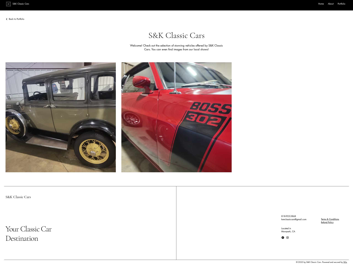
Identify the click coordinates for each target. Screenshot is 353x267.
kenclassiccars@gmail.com (293, 219)
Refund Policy (327, 222)
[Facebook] (282, 237)
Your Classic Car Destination (29, 233)
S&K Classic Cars (18, 197)
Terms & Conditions (330, 219)
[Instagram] (287, 237)
